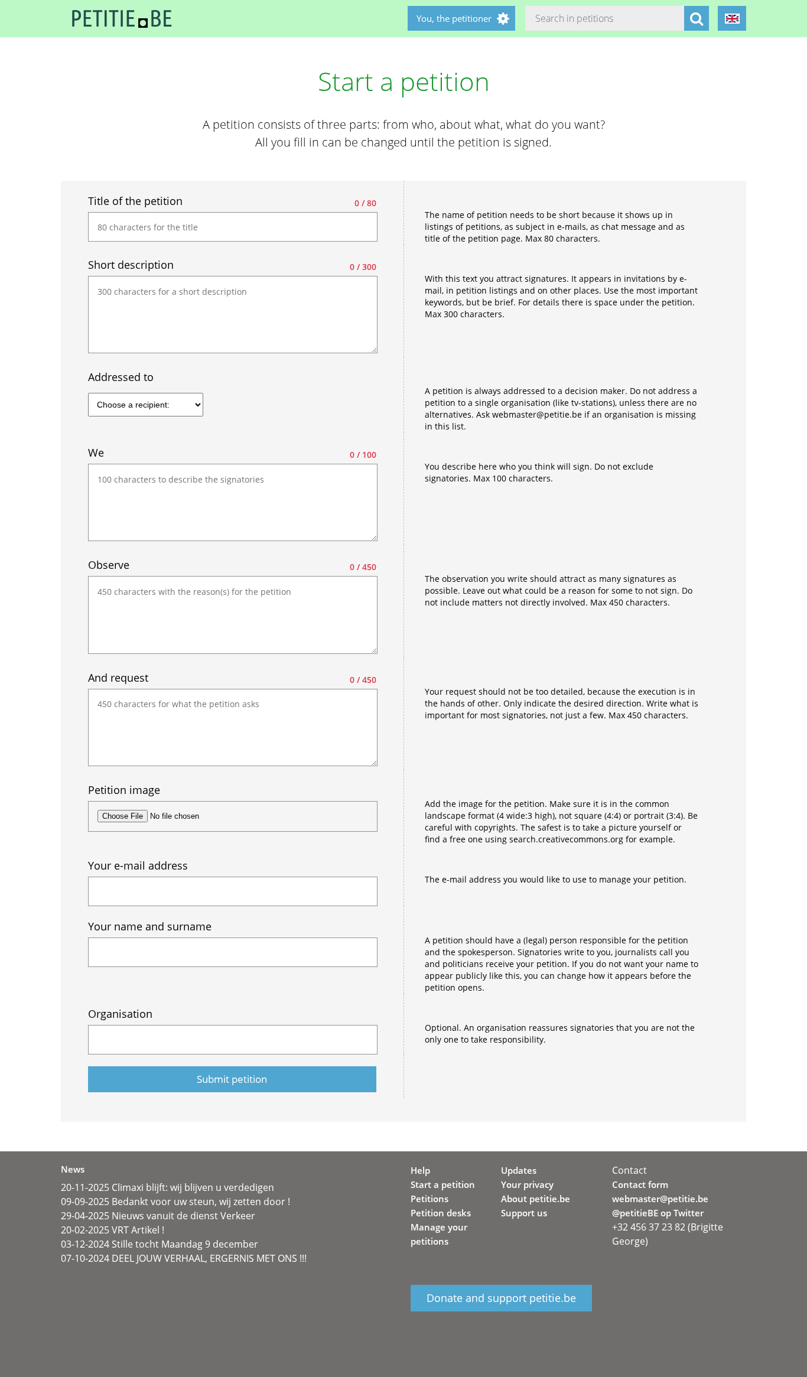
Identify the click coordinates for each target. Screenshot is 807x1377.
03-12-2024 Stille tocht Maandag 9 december (159, 1244)
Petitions (429, 1199)
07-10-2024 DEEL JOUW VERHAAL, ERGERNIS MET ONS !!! (184, 1258)
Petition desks (441, 1213)
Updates (518, 1170)
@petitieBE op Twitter (658, 1213)
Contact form (640, 1184)
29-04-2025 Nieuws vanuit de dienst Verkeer (158, 1215)
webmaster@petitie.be (660, 1199)
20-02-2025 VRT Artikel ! (112, 1229)
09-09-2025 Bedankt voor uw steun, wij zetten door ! (175, 1201)
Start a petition (443, 1184)
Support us (524, 1213)
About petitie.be (535, 1199)
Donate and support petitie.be (501, 1298)
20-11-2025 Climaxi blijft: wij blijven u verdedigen (167, 1187)
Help (420, 1170)
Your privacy (527, 1184)
